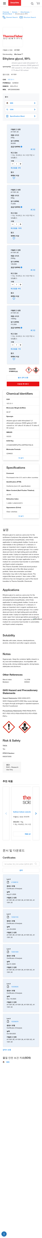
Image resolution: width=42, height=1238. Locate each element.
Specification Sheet (17, 116)
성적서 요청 (7, 1050)
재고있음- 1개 (16, 349)
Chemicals (6, 12)
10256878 (14, 1021)
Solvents (14, 12)
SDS (11, 103)
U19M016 (14, 882)
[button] (4, 1234)
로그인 (33, 149)
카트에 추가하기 (23, 384)
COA (11, 109)
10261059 (14, 952)
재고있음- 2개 (16, 168)
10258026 (14, 987)
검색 (21, 870)
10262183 (14, 917)
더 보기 (21, 458)
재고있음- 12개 (16, 228)
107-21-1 (11, 79)
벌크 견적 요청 (23, 377)
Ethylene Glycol (7, 14)
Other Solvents (24, 12)
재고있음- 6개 (16, 288)
